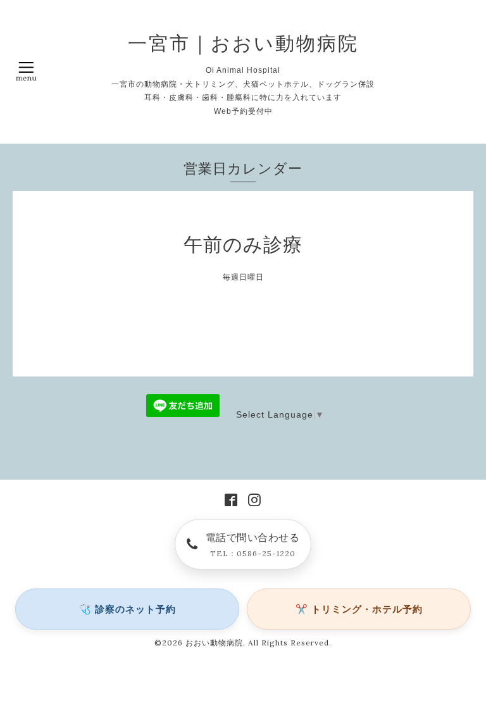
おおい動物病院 (214, 642)
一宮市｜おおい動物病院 (243, 43)
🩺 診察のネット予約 (127, 609)
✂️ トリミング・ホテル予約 (359, 609)
